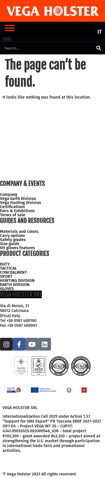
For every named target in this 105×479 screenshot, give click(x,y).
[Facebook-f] (19, 344)
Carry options (12, 236)
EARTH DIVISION (15, 285)
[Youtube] (31, 344)
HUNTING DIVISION (17, 281)
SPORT (6, 276)
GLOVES (7, 289)
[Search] (98, 48)
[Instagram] (6, 344)
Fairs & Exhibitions (17, 211)
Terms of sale (12, 215)
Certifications (12, 207)
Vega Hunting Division (20, 203)
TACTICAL (8, 268)
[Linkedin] (44, 344)
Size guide (9, 244)
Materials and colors (19, 232)
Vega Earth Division (18, 199)
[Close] (7, 39)
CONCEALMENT (13, 272)
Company (8, 195)
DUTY (5, 264)
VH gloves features (17, 248)
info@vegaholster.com (21, 330)
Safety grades (13, 240)
